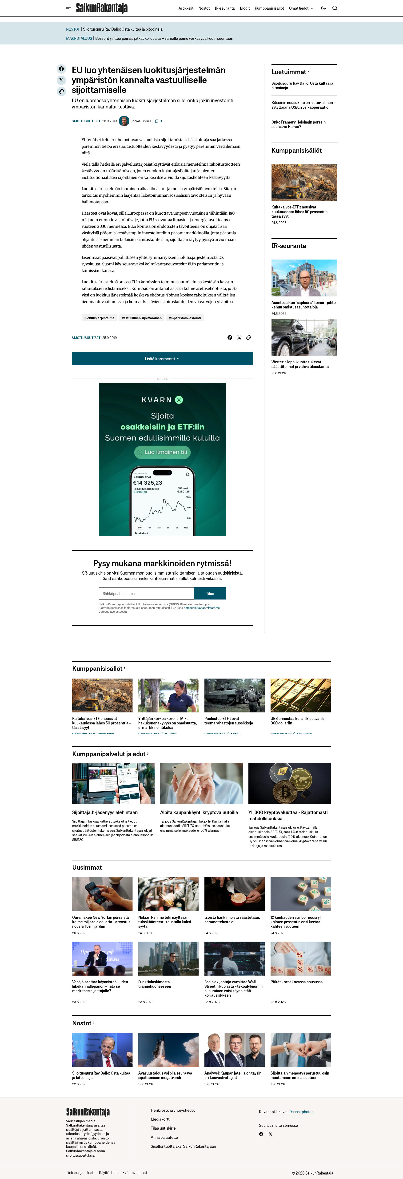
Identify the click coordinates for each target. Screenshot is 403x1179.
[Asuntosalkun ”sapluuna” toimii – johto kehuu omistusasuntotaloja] (304, 278)
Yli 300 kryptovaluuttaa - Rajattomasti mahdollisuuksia (288, 815)
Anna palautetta (164, 1137)
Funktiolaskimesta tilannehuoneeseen (154, 983)
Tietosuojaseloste (80, 1172)
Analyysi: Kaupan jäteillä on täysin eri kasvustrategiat (232, 1075)
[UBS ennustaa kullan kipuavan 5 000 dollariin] (301, 696)
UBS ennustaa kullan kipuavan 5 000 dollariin (297, 720)
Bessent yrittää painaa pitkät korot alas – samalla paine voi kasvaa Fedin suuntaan (164, 38)
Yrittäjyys (170, 733)
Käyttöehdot (109, 1172)
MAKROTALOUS (79, 38)
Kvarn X (235, 733)
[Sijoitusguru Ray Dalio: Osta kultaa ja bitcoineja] (102, 1050)
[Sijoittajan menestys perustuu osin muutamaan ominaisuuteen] (301, 1050)
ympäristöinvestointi (185, 317)
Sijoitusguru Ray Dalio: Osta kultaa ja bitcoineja (123, 29)
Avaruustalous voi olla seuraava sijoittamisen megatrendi (165, 1075)
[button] (68, 8)
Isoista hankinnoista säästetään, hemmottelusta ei (232, 919)
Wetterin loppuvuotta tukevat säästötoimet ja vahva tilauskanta (300, 364)
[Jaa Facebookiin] (61, 69)
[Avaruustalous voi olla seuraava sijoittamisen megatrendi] (168, 1050)
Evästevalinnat (135, 1172)
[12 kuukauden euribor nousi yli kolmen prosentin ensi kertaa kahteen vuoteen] (301, 894)
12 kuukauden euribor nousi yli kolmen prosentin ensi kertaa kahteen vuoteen (296, 922)
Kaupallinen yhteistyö (101, 733)
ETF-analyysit (79, 733)
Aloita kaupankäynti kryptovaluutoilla (199, 811)
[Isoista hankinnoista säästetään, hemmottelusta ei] (234, 894)
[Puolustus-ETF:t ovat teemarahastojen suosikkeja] (234, 696)
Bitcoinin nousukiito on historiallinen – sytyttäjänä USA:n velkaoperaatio (303, 104)
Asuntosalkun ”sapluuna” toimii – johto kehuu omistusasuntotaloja (303, 304)
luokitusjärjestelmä (99, 317)
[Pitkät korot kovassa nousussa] (301, 959)
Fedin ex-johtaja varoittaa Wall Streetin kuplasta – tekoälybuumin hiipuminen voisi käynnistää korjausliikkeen (233, 988)
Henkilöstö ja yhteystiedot (173, 1110)
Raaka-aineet (304, 733)
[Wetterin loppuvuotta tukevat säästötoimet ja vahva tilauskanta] (304, 337)
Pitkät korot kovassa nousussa (297, 981)
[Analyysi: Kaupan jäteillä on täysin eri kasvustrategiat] (234, 1050)
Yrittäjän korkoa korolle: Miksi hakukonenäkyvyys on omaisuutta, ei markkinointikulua (167, 723)
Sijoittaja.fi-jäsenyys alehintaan (105, 811)
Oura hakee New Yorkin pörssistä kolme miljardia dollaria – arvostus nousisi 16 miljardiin (101, 922)
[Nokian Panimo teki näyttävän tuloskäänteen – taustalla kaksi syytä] (168, 894)
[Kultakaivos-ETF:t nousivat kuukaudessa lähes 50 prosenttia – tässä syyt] (304, 182)
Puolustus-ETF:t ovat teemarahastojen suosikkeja (228, 720)
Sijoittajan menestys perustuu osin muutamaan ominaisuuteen (300, 1075)
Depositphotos (301, 1111)
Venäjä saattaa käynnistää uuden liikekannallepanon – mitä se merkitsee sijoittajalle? (100, 986)
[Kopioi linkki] (61, 91)
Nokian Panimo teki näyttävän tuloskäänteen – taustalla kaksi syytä (164, 922)
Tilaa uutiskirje (163, 1128)
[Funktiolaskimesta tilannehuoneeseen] (168, 959)
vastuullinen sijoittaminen (142, 317)
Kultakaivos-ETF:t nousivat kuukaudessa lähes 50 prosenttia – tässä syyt (300, 211)
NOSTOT (73, 29)
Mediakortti (161, 1119)
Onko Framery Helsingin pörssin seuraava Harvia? (298, 124)
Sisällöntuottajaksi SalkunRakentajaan (183, 1146)
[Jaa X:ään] (61, 80)
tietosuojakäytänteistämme (202, 607)
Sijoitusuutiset (86, 121)
